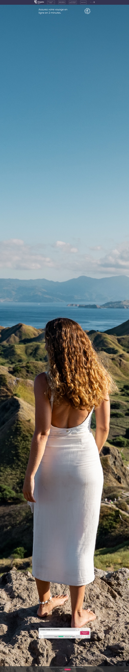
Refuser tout (61, 669)
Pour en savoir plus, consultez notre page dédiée (75, 667)
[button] (91, 2)
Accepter (67, 669)
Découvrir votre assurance (84, 633)
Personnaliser (64, 671)
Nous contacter (73, 2)
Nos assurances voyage (50, 2)
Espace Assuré (83, 2)
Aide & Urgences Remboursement (62, 2)
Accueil (37, 1)
